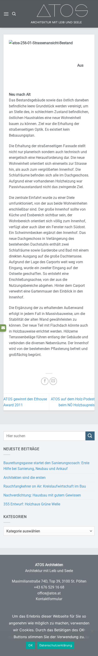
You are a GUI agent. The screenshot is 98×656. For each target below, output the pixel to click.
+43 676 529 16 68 (49, 587)
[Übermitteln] (90, 435)
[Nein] (92, 633)
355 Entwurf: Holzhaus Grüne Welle (31, 504)
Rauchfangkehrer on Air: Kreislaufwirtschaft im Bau (44, 486)
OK (30, 645)
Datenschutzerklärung (55, 645)
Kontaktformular (49, 599)
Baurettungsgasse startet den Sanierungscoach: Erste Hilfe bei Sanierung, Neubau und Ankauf (46, 466)
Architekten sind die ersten (24, 477)
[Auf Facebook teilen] (45, 381)
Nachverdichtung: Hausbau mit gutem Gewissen (42, 495)
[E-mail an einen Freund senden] (53, 381)
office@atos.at (49, 593)
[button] (6, 13)
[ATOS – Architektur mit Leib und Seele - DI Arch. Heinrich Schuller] (66, 13)
